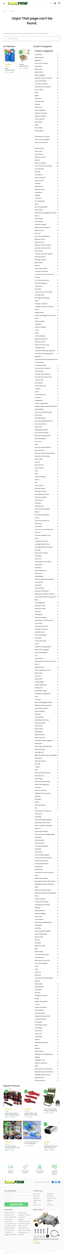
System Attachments (46, 1001)
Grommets (46, 585)
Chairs (46, 309)
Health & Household (46, 113)
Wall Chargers (46, 1051)
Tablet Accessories (46, 1007)
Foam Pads (46, 523)
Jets (46, 655)
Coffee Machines (46, 336)
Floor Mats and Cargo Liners (46, 377)
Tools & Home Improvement (46, 166)
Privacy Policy (37, 1200)
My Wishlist (50, 1196)
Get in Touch (37, 1205)
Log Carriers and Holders (46, 509)
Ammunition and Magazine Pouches (46, 213)
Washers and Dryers (46, 1063)
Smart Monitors (46, 957)
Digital (46, 95)
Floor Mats (46, 289)
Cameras (46, 183)
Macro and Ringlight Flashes (46, 702)
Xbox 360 (46, 764)
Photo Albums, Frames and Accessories (46, 812)
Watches (46, 172)
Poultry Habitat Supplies (46, 855)
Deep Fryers (46, 427)
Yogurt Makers (46, 409)
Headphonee (46, 400)
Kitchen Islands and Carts (46, 670)
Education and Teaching (46, 456)
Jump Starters (46, 658)
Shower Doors (46, 937)
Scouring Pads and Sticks (46, 905)
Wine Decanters (46, 1078)
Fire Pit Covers (46, 500)
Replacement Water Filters (46, 890)
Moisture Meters (46, 735)
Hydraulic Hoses (46, 632)
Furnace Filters (46, 485)
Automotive (46, 66)
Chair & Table (46, 90)
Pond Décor (46, 837)
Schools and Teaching (46, 902)
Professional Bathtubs (46, 864)
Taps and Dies (46, 717)
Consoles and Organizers (46, 374)
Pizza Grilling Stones (46, 570)
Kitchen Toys (46, 673)
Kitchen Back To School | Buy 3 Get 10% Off (46, 663)
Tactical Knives (46, 1010)
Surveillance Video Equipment (46, 740)
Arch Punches (46, 221)
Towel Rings (46, 1028)
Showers (46, 940)
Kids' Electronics (46, 450)
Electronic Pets (46, 465)
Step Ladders (46, 984)
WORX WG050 (8, 1221)
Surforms (46, 992)
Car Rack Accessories (46, 271)
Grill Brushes (46, 564)
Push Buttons (46, 869)
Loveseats (46, 699)
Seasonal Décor (46, 667)
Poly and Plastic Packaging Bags (46, 834)
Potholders (46, 849)
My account (36, 1194)
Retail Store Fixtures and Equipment (46, 893)
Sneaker (46, 160)
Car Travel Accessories (46, 280)
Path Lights (46, 799)
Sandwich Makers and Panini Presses (46, 406)
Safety (46, 896)
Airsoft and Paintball (46, 207)
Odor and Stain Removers (46, 773)
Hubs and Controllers (46, 629)
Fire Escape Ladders (46, 497)
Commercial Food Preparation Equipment (46, 355)
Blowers (46, 265)
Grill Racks (46, 567)
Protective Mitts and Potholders (46, 579)
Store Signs (46, 990)
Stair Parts (46, 972)
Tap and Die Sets (46, 1013)
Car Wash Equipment (46, 283)
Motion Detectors (46, 737)
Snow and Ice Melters (46, 963)
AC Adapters (46, 175)
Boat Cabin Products (46, 268)
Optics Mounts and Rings (46, 781)
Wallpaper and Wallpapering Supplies (46, 1055)
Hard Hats (46, 611)
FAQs (34, 1202)
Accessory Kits (46, 180)
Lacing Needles (46, 682)
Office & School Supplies (46, 139)
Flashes (46, 512)
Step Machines (46, 987)
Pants (46, 471)
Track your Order (52, 1198)
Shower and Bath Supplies (46, 931)
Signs (46, 949)
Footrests (46, 532)
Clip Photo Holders (46, 327)
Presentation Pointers (46, 861)
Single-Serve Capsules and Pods (46, 594)
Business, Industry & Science (46, 78)
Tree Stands (46, 1036)
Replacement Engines (46, 878)
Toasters (46, 389)
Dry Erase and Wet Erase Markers (46, 453)
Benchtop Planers (46, 257)
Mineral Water (46, 729)
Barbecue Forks (46, 242)
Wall (46, 1045)
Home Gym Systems (46, 617)
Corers (46, 392)
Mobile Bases (46, 732)
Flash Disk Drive (46, 101)
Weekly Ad (50, 1205)
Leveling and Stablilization (46, 693)
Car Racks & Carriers (46, 84)
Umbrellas (46, 928)
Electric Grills (46, 459)
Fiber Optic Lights (46, 488)
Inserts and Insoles (46, 641)
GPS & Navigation (46, 110)
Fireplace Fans (46, 506)
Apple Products (46, 57)
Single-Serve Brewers (46, 339)
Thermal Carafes (46, 342)
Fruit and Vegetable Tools (46, 535)
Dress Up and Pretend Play (46, 447)
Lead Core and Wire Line (46, 520)
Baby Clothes (46, 72)
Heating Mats (46, 614)
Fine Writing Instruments (46, 494)
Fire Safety (46, 503)
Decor (46, 92)
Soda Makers (46, 383)
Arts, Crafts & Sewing (46, 63)
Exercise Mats (46, 186)
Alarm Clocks (46, 210)
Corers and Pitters (46, 394)
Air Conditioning (46, 201)
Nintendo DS (46, 758)
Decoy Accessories (46, 424)
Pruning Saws (46, 866)
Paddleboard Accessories (46, 793)
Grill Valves (46, 573)
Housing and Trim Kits (46, 626)
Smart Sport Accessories (46, 960)
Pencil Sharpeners (46, 805)
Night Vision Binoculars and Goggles (46, 755)
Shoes (46, 318)
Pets (46, 808)
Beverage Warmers (46, 260)
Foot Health (46, 526)
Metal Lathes (46, 726)
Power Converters (46, 177)
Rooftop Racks (46, 148)
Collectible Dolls (46, 348)
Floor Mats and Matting (46, 515)
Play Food (46, 828)
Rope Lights (46, 638)
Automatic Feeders (46, 224)
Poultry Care (46, 852)
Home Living (46, 122)
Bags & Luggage (46, 75)
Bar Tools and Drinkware (46, 236)
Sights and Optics (46, 946)
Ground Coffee (46, 588)
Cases (46, 301)
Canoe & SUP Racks (46, 81)
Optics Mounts (46, 776)
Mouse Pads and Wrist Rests (46, 746)
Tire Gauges (46, 1022)
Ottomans (46, 787)
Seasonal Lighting (46, 913)
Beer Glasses (46, 251)
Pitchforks (46, 714)
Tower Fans (46, 1031)
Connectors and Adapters (46, 368)
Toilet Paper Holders (46, 1025)
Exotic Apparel (46, 468)
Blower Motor (46, 263)
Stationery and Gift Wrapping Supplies (46, 979)
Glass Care (46, 559)
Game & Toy (46, 107)
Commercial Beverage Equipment (46, 350)
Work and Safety (46, 1080)
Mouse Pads (46, 743)
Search (51, 3)
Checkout (50, 1200)
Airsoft (46, 204)
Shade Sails (46, 925)
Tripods (46, 1039)
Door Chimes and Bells (46, 433)
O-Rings (46, 767)
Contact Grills (46, 380)
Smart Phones (46, 154)
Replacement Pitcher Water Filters (46, 881)
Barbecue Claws (46, 239)
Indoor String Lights (46, 635)
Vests (46, 969)
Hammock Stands (46, 608)
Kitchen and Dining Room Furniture (46, 315)
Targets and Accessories (46, 1016)
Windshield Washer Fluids (46, 1075)
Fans (46, 482)
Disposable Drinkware (46, 430)
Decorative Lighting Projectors (46, 421)
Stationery (46, 975)
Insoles (46, 644)
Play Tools (46, 676)
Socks (46, 966)
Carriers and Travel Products (46, 292)
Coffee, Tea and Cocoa (46, 345)
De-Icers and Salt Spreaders (46, 412)
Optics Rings (46, 778)
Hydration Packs (46, 189)
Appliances (46, 60)
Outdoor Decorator (46, 790)
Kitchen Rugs (46, 219)
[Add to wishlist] (10, 51)
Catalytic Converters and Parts (46, 306)
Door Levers (46, 441)
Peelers (46, 802)
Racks (46, 875)
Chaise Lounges (46, 321)
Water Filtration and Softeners (46, 1072)
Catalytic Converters (46, 304)
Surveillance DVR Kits (46, 995)
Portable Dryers (46, 843)
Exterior (46, 479)
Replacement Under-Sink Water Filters (46, 885)
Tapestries (46, 817)
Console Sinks (46, 371)
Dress (46, 444)
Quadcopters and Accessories (46, 872)
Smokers (46, 462)
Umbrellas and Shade (46, 1042)
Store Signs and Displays (46, 298)
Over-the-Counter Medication (46, 529)
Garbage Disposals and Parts (46, 547)
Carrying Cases (46, 295)
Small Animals (46, 951)
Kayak (46, 125)
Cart (48, 1202)
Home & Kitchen (46, 119)
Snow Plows (46, 415)
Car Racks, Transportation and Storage (46, 276)
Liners (46, 696)
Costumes (46, 397)
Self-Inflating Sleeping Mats (46, 922)
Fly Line (46, 518)
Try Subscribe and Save (46, 954)
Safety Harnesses (46, 899)
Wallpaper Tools (46, 1060)
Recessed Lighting (46, 438)
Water (46, 1066)
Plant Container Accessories (46, 825)
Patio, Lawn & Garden (46, 144)
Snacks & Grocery (46, 157)
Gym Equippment (46, 603)
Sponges (46, 907)
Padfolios (46, 796)
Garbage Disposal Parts (46, 544)
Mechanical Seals (46, 723)
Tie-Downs (46, 198)
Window (46, 1048)
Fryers (46, 538)
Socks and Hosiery (46, 477)
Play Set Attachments (46, 831)
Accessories (46, 54)
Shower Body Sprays (46, 934)
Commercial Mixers (46, 365)
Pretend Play (46, 679)
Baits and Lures (46, 230)
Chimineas (46, 324)
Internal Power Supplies (46, 649)
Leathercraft (46, 688)
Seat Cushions (46, 919)
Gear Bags (46, 556)
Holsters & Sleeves (46, 116)
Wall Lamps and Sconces (46, 822)
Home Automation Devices (46, 435)
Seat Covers (46, 916)
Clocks (46, 330)
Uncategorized (46, 169)
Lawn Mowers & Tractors (46, 136)
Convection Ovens (46, 386)
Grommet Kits (46, 582)
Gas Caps (46, 550)
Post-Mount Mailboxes (46, 846)
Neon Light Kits (46, 752)
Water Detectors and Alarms (46, 1069)
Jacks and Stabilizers (46, 652)
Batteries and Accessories (46, 248)
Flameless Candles (46, 491)
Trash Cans (46, 1034)
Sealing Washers (46, 910)
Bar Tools (46, 233)
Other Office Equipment (46, 784)
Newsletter (50, 1194)
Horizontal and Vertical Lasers (46, 620)
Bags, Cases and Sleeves (46, 227)
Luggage (46, 195)
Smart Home (46, 151)
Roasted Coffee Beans (46, 591)
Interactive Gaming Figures (46, 647)
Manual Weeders (46, 711)
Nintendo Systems (46, 761)
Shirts (46, 474)
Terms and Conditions (36, 1197)
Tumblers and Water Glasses (46, 254)
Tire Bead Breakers (46, 1019)
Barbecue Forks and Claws (46, 245)
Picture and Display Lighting (46, 820)
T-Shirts (46, 1004)
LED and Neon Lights (46, 691)
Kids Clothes (46, 128)
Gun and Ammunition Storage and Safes (46, 598)
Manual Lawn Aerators (46, 708)
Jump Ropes (46, 192)
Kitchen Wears (46, 132)
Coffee (46, 333)
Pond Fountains (46, 840)
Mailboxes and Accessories (46, 705)
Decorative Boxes (46, 418)
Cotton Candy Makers (46, 403)
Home (5, 11)
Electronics (46, 98)
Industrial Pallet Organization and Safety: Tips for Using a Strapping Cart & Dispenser (24, 1230)
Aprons (46, 216)
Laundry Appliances (46, 685)
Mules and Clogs (46, 749)
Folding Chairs (46, 312)
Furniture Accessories (46, 541)
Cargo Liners (46, 286)
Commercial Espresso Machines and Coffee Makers (46, 361)
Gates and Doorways (46, 553)
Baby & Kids (46, 69)
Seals (46, 770)
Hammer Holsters (46, 606)
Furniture (46, 104)
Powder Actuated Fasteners (46, 858)
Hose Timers (46, 623)
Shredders (46, 943)
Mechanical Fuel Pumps (46, 720)
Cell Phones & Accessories (46, 87)
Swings (46, 998)
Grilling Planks (46, 576)
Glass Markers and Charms (46, 562)
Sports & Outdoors (46, 163)
